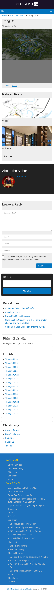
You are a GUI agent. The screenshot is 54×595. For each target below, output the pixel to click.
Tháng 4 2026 (11, 367)
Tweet (8, 86)
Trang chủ (12, 509)
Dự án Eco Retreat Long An (17, 316)
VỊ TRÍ (5, 121)
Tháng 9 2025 (11, 371)
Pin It (14, 85)
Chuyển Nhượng (12, 434)
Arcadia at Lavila (12, 312)
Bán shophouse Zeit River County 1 (26, 571)
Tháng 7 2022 (11, 413)
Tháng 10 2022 (12, 402)
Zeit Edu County (17, 549)
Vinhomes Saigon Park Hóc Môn (19, 308)
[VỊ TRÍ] (27, 108)
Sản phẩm (9, 442)
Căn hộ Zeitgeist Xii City (21, 535)
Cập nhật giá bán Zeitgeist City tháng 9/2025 (25, 327)
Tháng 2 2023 (11, 398)
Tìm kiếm (7, 277)
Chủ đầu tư (13, 578)
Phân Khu (9, 438)
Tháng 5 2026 (11, 363)
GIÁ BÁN (6, 148)
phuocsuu (22, 176)
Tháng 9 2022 (11, 406)
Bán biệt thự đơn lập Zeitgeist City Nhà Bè (29, 557)
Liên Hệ (11, 582)
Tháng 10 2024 (12, 375)
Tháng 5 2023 (11, 390)
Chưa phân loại (12, 430)
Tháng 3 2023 (11, 394)
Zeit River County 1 (18, 546)
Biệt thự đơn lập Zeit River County (25, 527)
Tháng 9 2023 (11, 379)
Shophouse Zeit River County (23, 524)
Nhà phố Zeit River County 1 (22, 538)
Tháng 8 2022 (11, 410)
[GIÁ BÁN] (27, 136)
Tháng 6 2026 (11, 359)
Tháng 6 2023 (11, 386)
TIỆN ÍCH (7, 156)
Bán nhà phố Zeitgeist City (22, 561)
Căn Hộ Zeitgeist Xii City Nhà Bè (19, 589)
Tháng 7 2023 (11, 383)
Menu (3, 11)
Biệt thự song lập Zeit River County (25, 531)
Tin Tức (8, 446)
